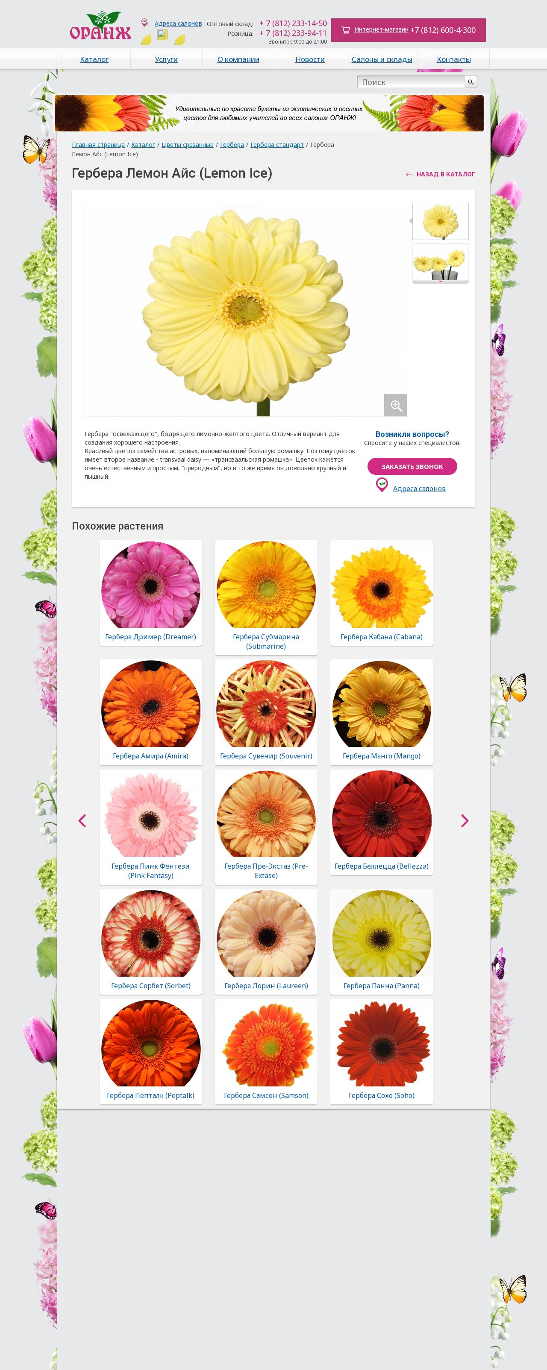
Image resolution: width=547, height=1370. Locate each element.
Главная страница (98, 145)
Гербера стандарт (277, 145)
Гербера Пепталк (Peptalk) (150, 1095)
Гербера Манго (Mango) (382, 756)
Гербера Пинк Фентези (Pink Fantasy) (151, 870)
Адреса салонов (178, 23)
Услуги (166, 59)
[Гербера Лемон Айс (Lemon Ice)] (440, 223)
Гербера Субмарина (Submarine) (266, 641)
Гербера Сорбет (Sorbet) (151, 985)
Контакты (454, 59)
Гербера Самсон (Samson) (266, 1095)
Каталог (94, 59)
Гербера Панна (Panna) (382, 985)
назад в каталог (446, 174)
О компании (238, 59)
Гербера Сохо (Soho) (382, 1095)
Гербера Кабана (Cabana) (382, 636)
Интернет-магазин (381, 29)
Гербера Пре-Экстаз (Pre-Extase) (266, 870)
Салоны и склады (382, 59)
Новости (310, 59)
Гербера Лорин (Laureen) (266, 985)
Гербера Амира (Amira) (150, 756)
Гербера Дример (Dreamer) (150, 636)
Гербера (232, 145)
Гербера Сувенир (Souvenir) (266, 756)
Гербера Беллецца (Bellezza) (382, 866)
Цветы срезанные (188, 145)
